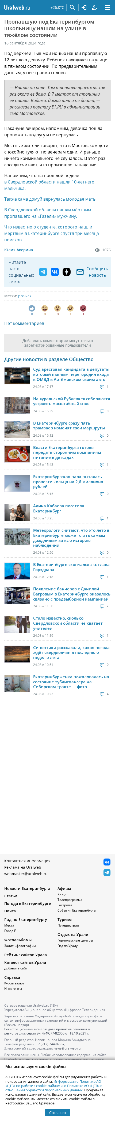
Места (9, 925)
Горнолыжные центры (75, 940)
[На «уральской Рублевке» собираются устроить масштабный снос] (17, 405)
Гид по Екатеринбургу (25, 919)
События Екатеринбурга (76, 910)
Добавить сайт (16, 968)
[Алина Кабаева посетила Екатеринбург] (17, 512)
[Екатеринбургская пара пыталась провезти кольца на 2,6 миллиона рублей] (17, 483)
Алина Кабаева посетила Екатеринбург (58, 508)
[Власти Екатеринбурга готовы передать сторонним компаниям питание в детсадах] (17, 454)
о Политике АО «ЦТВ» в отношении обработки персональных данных (53, 1087)
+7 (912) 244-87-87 (50, 1044)
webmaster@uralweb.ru (26, 873)
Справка (12, 977)
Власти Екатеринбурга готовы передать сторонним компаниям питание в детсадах (67, 452)
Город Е (10, 930)
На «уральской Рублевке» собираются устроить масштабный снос (71, 401)
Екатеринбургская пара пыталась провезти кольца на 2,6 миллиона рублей (68, 481)
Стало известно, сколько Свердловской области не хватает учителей (68, 623)
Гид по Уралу (67, 945)
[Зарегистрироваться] (94, 7)
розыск (24, 295)
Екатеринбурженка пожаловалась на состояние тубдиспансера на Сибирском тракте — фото (71, 681)
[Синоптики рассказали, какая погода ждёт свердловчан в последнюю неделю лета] (17, 654)
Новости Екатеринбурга (27, 888)
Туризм (64, 919)
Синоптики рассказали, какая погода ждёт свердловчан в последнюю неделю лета (71, 652)
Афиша (64, 888)
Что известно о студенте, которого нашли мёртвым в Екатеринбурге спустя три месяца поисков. (51, 233)
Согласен (57, 1112)
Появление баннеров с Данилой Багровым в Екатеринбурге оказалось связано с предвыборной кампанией (71, 593)
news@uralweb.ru (67, 1048)
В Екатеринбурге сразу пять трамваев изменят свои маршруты (69, 426)
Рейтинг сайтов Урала (25, 954)
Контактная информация (27, 860)
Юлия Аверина (18, 249)
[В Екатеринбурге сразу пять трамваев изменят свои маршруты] (17, 429)
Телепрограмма (69, 899)
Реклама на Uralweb (22, 867)
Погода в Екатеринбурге (27, 903)
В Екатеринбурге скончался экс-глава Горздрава (71, 567)
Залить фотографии (20, 945)
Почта (10, 910)
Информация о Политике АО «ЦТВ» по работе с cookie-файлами (53, 1083)
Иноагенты (13, 988)
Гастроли (64, 905)
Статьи (10, 895)
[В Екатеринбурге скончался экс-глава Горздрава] (17, 571)
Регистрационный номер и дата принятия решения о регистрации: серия (47, 1031)
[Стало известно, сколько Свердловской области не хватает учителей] (17, 624)
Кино (61, 894)
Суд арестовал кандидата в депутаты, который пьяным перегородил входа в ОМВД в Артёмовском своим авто (71, 374)
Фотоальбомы (18, 939)
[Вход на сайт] (84, 7)
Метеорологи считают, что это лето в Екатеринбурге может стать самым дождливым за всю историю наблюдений (71, 538)
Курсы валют (14, 983)
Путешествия (68, 925)
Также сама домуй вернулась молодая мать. (50, 199)
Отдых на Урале (72, 934)
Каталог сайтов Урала (25, 962)
